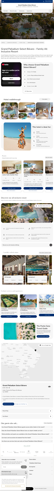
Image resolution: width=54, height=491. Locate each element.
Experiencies (29, 11)
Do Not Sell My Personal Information (13, 486)
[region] (13, 483)
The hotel (5, 11)
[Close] (24, 477)
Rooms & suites (13, 11)
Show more (29, 91)
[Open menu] (3, 1)
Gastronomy (21, 11)
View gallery (44, 99)
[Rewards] (43, 1)
